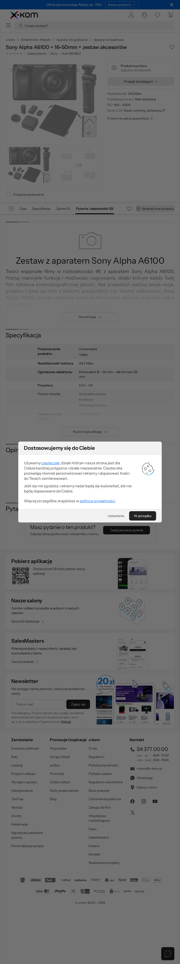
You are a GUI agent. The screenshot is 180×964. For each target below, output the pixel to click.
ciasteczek (50, 463)
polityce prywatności (97, 501)
